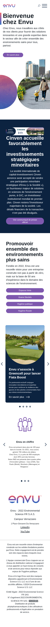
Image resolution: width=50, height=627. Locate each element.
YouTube (25, 531)
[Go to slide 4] (30, 406)
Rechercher (39, 5)
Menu (44, 5)
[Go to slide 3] (26, 406)
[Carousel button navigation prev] (2, 364)
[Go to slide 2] (23, 406)
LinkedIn (25, 527)
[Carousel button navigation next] (48, 364)
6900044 (33, 600)
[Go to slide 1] (20, 406)
